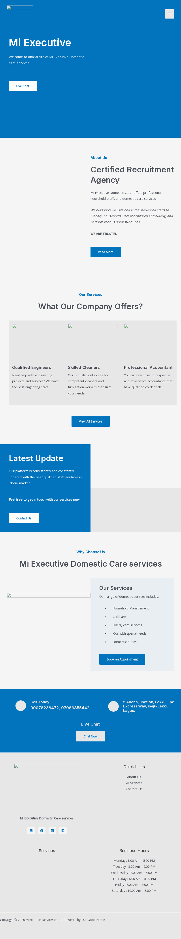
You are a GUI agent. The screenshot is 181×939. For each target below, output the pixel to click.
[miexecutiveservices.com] (20, 14)
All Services (134, 783)
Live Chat (90, 724)
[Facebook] (41, 830)
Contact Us (134, 788)
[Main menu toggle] (169, 14)
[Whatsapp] (31, 830)
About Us (134, 777)
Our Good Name (93, 920)
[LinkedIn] (63, 830)
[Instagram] (52, 830)
